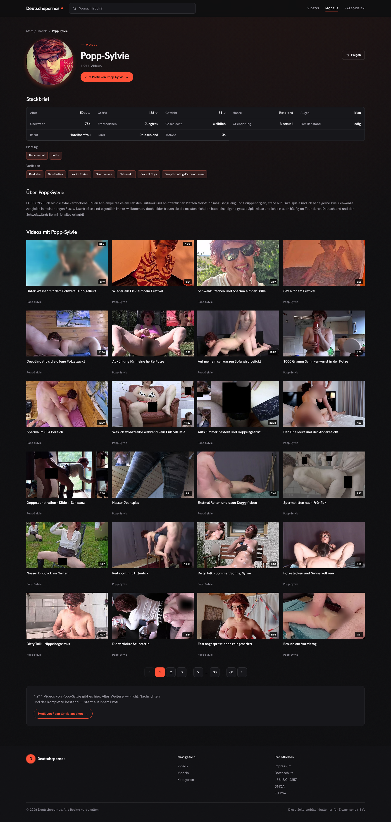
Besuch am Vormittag (300, 643)
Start (29, 31)
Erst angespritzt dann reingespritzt (225, 643)
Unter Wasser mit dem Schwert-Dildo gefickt (61, 291)
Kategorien (355, 8)
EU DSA (280, 793)
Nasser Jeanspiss (125, 502)
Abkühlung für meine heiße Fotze (138, 361)
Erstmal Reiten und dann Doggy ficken (227, 502)
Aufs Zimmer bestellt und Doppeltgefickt (229, 432)
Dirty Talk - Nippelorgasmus (48, 643)
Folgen (355, 56)
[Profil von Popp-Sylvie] (49, 61)
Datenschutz (284, 773)
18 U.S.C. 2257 (286, 779)
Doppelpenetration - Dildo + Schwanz (56, 502)
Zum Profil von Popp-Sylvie (109, 78)
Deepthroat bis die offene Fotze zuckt (56, 361)
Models (331, 8)
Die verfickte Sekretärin (131, 643)
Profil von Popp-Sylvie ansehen (65, 715)
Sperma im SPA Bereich (45, 432)
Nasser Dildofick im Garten (48, 573)
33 (215, 672)
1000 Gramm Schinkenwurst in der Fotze (315, 361)
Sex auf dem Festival (299, 291)
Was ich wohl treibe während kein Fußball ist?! (148, 432)
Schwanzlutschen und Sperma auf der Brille (232, 291)
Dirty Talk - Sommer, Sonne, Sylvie (224, 573)
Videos (313, 8)
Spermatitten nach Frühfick (305, 502)
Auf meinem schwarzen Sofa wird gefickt (229, 361)
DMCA (280, 786)
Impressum (283, 766)
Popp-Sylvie (34, 302)
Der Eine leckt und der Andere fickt (311, 432)
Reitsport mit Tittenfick (130, 573)
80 (231, 672)
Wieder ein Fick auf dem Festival (137, 291)
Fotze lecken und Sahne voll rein (308, 573)
